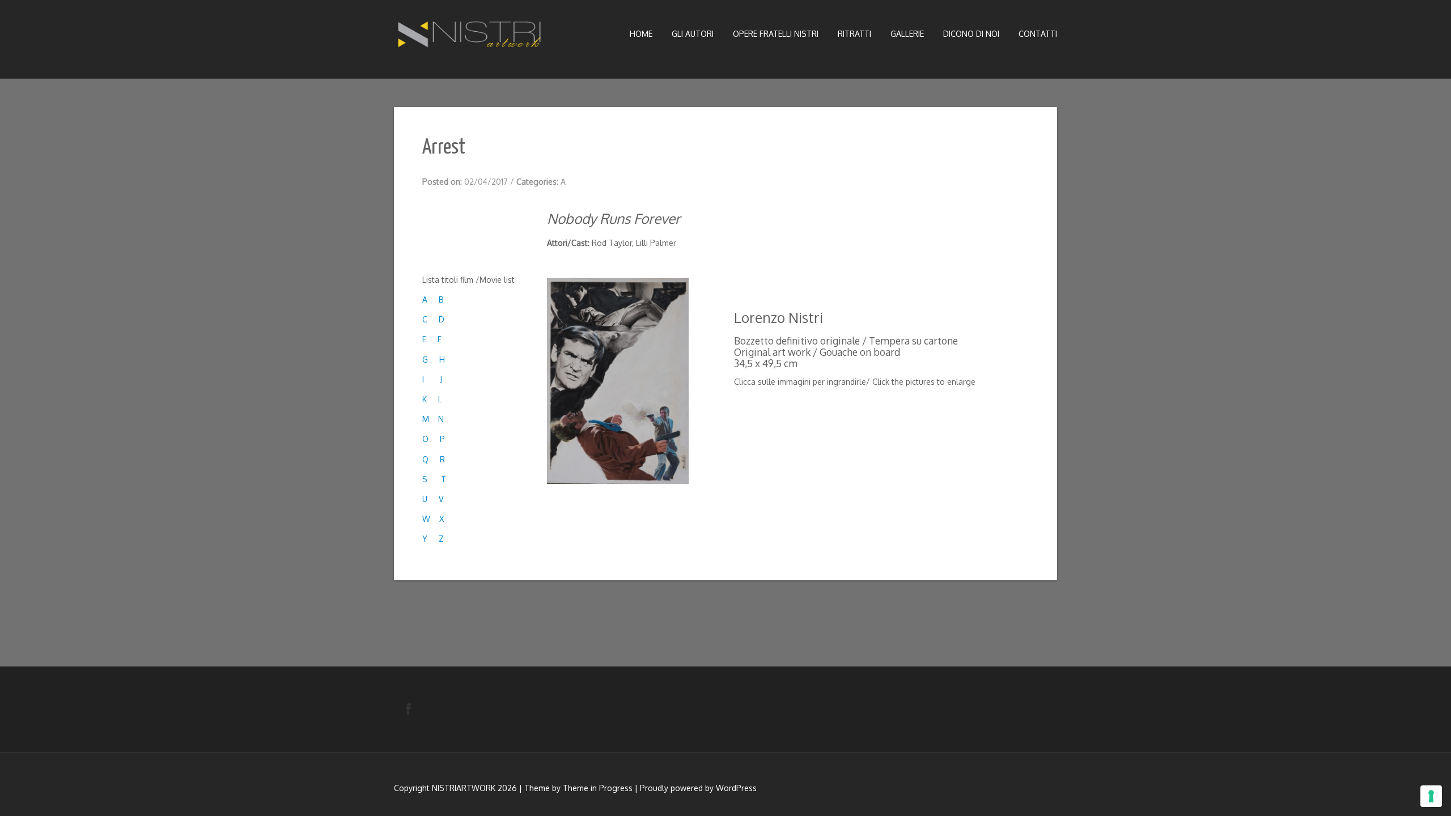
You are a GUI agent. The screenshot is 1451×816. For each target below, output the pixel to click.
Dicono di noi (971, 34)
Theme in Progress (598, 788)
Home (641, 34)
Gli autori (693, 34)
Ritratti (854, 34)
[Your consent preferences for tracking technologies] (1431, 796)
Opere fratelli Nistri (775, 34)
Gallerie (907, 34)
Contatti (1038, 34)
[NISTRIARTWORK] (470, 37)
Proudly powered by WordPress (698, 788)
